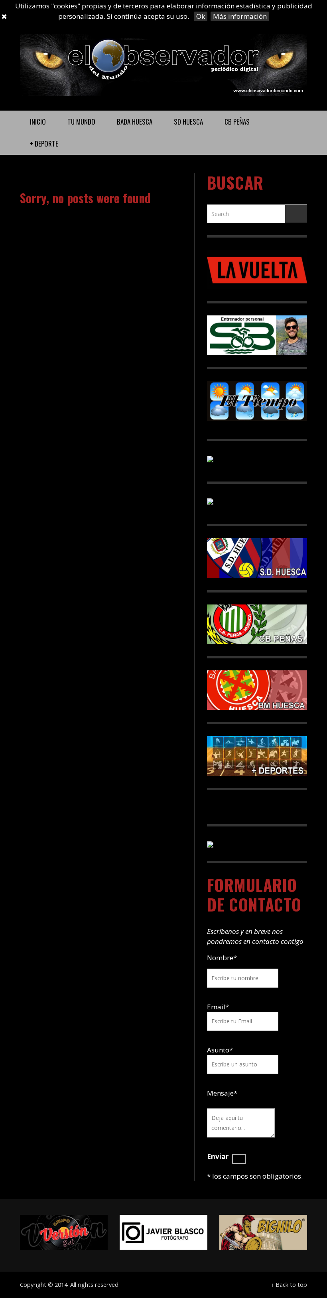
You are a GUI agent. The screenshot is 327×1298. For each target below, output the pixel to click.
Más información (240, 16)
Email (216, 1006)
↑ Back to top (289, 1284)
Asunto (220, 1049)
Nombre (222, 957)
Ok (200, 16)
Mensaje (222, 1093)
